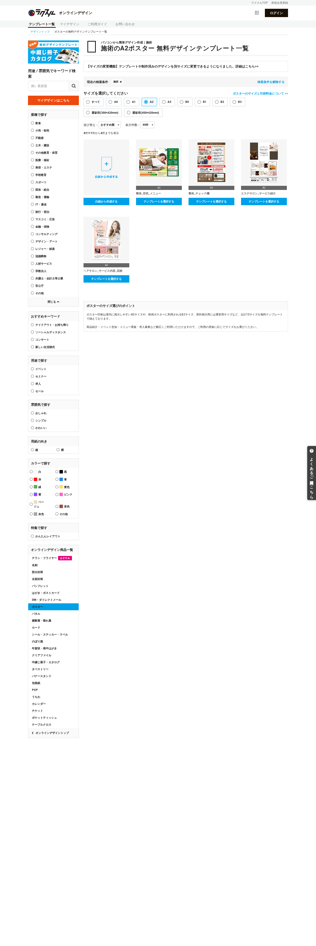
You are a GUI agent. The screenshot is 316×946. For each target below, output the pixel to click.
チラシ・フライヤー (51, 558)
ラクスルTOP (259, 2)
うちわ (36, 697)
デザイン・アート (46, 241)
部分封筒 (37, 572)
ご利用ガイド (97, 24)
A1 (134, 102)
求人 (38, 383)
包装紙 (36, 683)
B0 (187, 102)
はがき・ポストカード (46, 593)
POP (35, 690)
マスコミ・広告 (45, 219)
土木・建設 (42, 145)
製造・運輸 (42, 197)
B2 (222, 102)
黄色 (67, 487)
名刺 (34, 565)
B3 (240, 102)
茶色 (67, 506)
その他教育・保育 (46, 152)
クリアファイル (41, 655)
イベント (40, 369)
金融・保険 (42, 226)
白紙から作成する (106, 201)
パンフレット (40, 586)
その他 (39, 293)
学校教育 (40, 175)
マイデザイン (69, 24)
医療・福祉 (42, 160)
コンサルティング (46, 234)
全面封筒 (37, 579)
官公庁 (39, 285)
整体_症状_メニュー (148, 193)
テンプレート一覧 (42, 24)
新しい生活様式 (45, 347)
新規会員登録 (279, 2)
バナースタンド (41, 676)
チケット (37, 710)
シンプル (40, 420)
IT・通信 (40, 204)
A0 (116, 102)
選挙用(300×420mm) (105, 112)
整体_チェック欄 (199, 193)
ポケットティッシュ (44, 717)
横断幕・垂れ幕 (41, 620)
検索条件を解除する (271, 82)
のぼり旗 (37, 641)
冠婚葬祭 (40, 256)
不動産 (39, 138)
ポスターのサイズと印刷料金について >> (260, 93)
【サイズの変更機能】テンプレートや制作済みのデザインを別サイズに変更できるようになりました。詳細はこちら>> (173, 66)
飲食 (38, 123)
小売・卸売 (42, 130)
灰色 (41, 514)
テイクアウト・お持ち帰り (52, 325)
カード (36, 627)
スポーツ (40, 182)
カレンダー (39, 703)
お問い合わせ (125, 24)
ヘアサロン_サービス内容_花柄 (103, 270)
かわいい (40, 428)
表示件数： (132, 125)
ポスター (37, 606)
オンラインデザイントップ (52, 733)
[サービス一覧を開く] (257, 13)
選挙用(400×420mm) (145, 112)
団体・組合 (42, 189)
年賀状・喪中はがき (44, 648)
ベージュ (39, 504)
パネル (36, 613)
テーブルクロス (41, 724)
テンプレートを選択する (159, 201)
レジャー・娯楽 (45, 248)
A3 (169, 102)
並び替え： (91, 125)
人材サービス (43, 263)
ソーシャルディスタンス (50, 332)
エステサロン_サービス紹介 (258, 193)
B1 (204, 102)
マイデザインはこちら (53, 100)
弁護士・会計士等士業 (49, 278)
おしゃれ (40, 413)
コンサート (42, 339)
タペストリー (40, 669)
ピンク (68, 494)
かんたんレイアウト (47, 536)
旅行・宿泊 (42, 212)
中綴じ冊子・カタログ (46, 662)
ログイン (276, 13)
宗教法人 (40, 271)
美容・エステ (43, 167)
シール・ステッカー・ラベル (50, 634)
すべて (96, 102)
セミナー (40, 376)
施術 (115, 81)
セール (39, 391)
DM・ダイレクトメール (46, 599)
